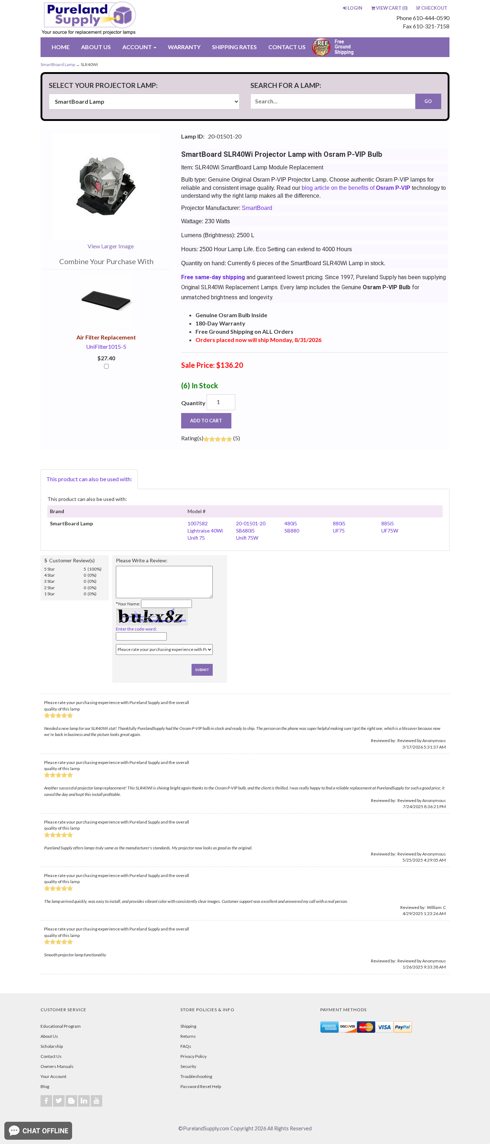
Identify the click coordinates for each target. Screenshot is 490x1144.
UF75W (389, 531)
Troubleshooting (196, 1076)
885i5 (387, 523)
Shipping (188, 1026)
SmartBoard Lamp (58, 64)
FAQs (185, 1046)
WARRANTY (184, 46)
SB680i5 (245, 531)
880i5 (339, 523)
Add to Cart (206, 420)
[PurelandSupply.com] (123, 18)
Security (188, 1066)
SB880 (291, 531)
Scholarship (52, 1046)
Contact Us (51, 1056)
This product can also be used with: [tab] (89, 478)
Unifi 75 (196, 538)
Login (355, 8)
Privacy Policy (193, 1056)
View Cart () (391, 8)
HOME (61, 46)
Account (137, 46)
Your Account (53, 1076)
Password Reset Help (200, 1086)
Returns (188, 1036)
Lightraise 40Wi (205, 531)
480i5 (290, 523)
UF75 (339, 531)
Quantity (193, 402)
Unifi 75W (247, 538)
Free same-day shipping (213, 277)
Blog (45, 1086)
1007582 (198, 523)
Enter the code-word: (136, 629)
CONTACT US (287, 46)
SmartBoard (257, 208)
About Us (49, 1036)
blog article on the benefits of (356, 188)
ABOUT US (96, 46)
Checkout (434, 8)
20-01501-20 (250, 523)
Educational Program (61, 1026)
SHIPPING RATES (234, 46)
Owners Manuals (57, 1066)
